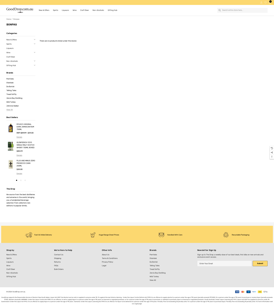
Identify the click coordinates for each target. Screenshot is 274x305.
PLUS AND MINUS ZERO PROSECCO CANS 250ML (26, 163)
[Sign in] (261, 2)
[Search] (219, 10)
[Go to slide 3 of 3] (25, 180)
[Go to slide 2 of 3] (20, 180)
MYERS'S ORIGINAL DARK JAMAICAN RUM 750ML (25, 126)
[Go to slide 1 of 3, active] (16, 180)
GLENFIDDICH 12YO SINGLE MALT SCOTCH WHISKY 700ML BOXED (25, 145)
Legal (136, 303)
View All (153, 280)
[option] (38, 235)
